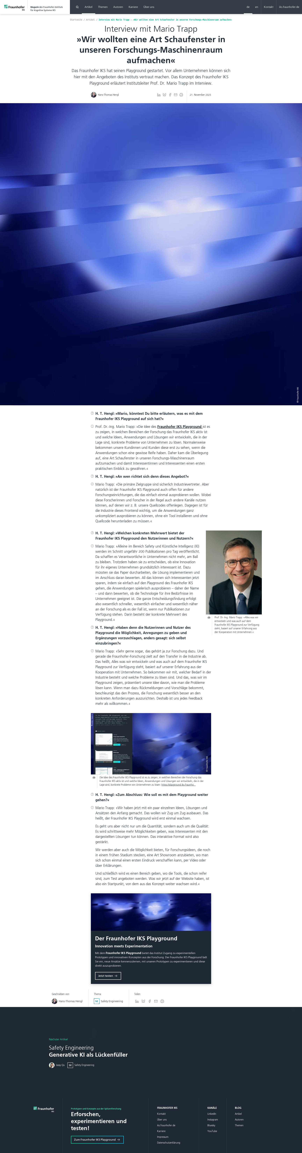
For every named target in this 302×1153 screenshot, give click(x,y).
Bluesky (211, 1125)
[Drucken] (181, 95)
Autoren (118, 7)
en (256, 7)
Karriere (133, 7)
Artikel (88, 7)
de (248, 7)
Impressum (162, 1137)
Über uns (148, 7)
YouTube (212, 1131)
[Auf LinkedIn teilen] (159, 95)
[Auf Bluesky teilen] (164, 95)
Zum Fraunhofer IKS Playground (95, 1139)
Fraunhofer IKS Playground (180, 427)
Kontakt (268, 7)
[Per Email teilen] (175, 95)
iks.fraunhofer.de (289, 7)
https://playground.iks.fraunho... (178, 784)
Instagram (212, 1119)
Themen (103, 7)
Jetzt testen (105, 975)
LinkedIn (211, 1113)
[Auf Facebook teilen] (170, 95)
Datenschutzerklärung (168, 1142)
